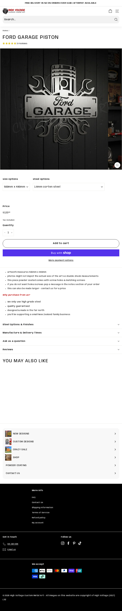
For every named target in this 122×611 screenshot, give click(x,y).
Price (6, 206)
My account (38, 523)
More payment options (61, 260)
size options (10, 179)
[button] (10, 44)
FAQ (34, 497)
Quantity (8, 225)
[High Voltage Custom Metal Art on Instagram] (62, 543)
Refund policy (39, 518)
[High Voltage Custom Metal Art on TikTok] (79, 543)
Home (5, 31)
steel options (41, 179)
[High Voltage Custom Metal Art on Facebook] (68, 543)
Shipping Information (42, 508)
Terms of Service (41, 513)
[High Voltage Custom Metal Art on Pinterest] (74, 543)
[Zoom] (117, 165)
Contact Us (37, 502)
